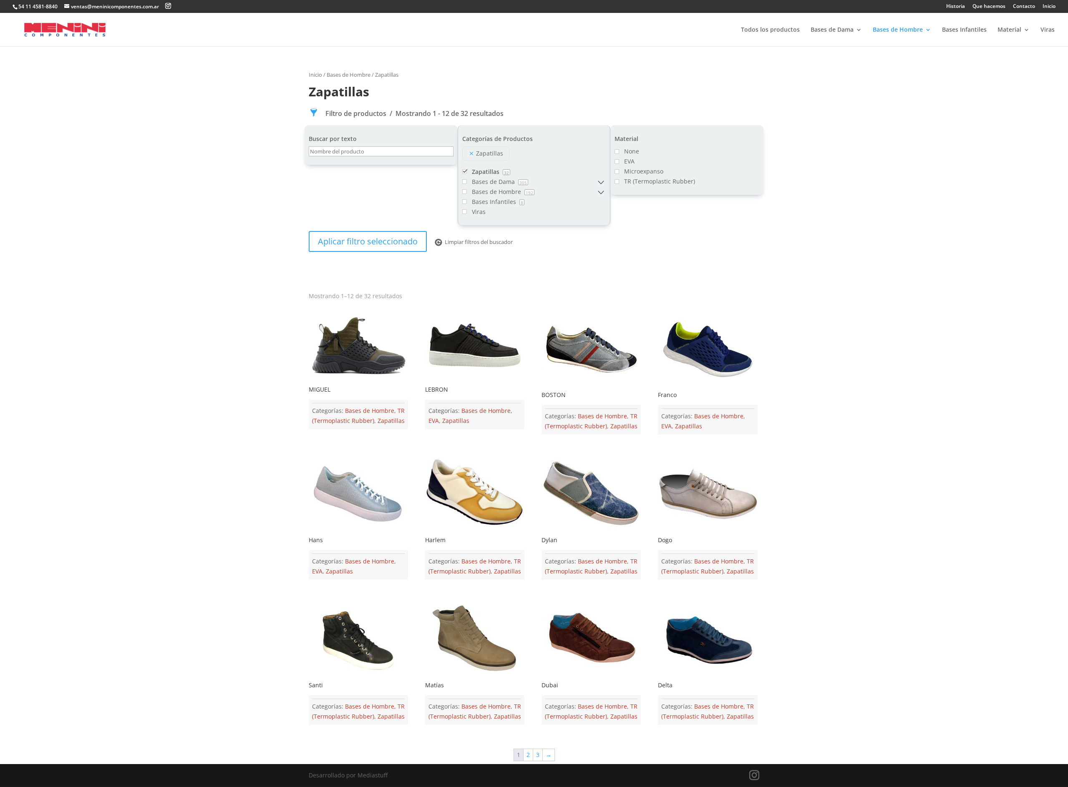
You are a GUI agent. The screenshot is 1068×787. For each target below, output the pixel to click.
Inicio (1049, 7)
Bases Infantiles (964, 30)
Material (1009, 30)
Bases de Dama (832, 30)
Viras (1047, 30)
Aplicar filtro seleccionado (368, 241)
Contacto (1024, 7)
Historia (955, 7)
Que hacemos (988, 7)
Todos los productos (770, 30)
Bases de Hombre (898, 30)
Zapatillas (391, 421)
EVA (433, 421)
